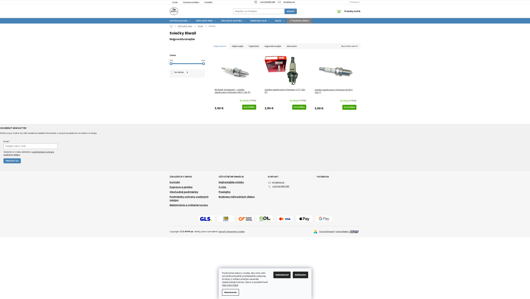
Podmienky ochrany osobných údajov (189, 198)
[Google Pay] (324, 218)
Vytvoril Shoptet (326, 231)
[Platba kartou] (285, 218)
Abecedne (292, 46)
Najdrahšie (254, 46)
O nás (175, 2)
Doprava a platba (191, 2)
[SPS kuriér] (245, 218)
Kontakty (208, 2)
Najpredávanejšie (273, 46)
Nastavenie (230, 292)
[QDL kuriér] (265, 218)
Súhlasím (300, 274)
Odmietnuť (281, 274)
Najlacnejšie (237, 46)
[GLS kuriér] (206, 218)
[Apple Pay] (304, 218)
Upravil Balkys (342, 231)
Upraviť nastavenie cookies (232, 231)
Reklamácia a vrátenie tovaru (189, 205)
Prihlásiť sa (12, 160)
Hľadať (291, 11)
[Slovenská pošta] (226, 218)
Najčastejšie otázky (231, 182)
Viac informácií (230, 285)
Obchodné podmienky (184, 192)
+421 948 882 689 (280, 186)
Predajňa (224, 192)
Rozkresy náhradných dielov (237, 197)
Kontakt (175, 182)
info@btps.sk (278, 182)
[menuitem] (180, 21)
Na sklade (181, 72)
